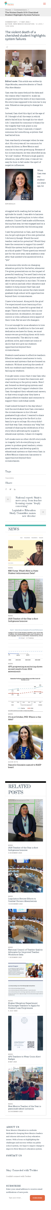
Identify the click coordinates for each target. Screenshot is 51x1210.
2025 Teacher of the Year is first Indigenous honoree (23, 619)
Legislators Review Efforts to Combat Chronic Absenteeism (22, 899)
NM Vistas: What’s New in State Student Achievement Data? (23, 571)
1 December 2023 (15, 957)
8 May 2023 (12, 1062)
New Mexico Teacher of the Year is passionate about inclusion (24, 1107)
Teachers (9, 478)
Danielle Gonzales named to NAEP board (24, 766)
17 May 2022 (24, 22)
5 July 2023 (13, 1011)
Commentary (20, 10)
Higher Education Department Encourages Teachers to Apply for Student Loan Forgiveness (24, 1005)
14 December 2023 (15, 904)
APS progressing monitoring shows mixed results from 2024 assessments (25, 669)
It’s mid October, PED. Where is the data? (24, 718)
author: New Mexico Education (19, 24)
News (10, 568)
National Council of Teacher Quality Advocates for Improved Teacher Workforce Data (25, 952)
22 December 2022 (15, 1111)
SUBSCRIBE (37, 1198)
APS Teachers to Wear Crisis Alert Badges (24, 1057)
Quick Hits (13, 762)
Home (8, 10)
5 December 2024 (15, 853)
